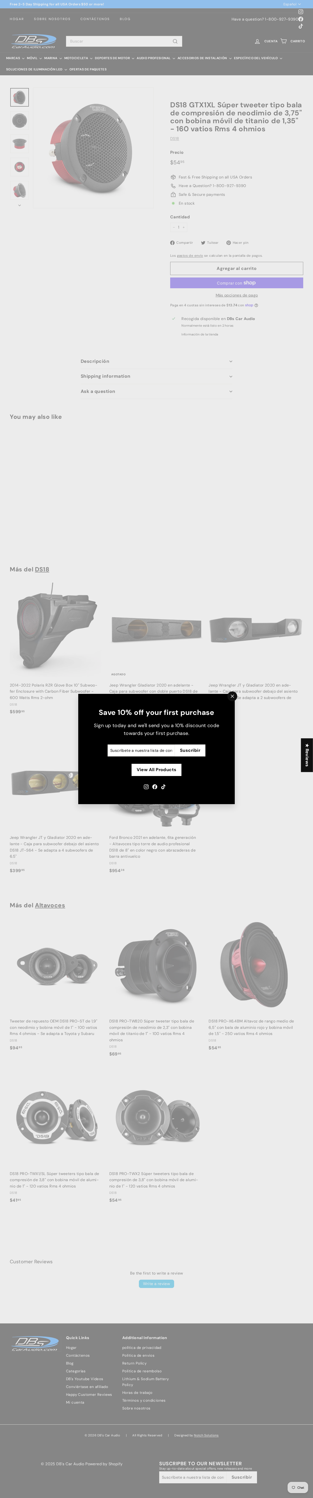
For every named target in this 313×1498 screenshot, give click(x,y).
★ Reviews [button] (307, 755)
